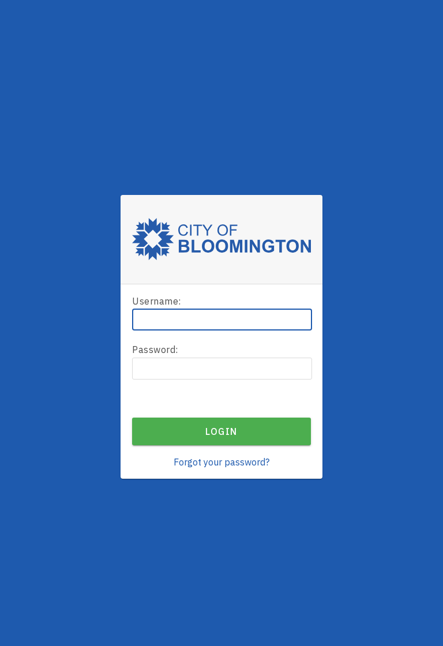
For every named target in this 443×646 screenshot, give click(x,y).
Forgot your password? (221, 462)
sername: (156, 301)
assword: (155, 349)
